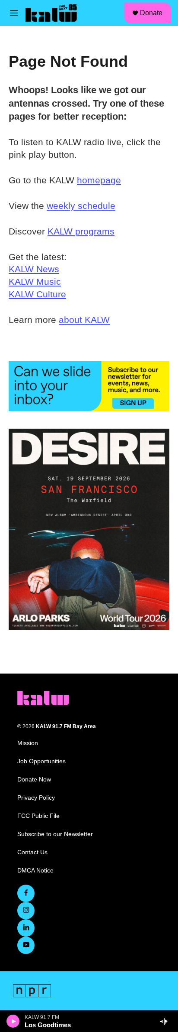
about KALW (84, 320)
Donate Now (34, 779)
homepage (99, 180)
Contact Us (32, 852)
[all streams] (166, 1021)
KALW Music (35, 281)
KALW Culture (37, 294)
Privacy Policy (36, 797)
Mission (27, 743)
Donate (151, 12)
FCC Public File (38, 816)
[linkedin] (26, 928)
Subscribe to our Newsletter (55, 834)
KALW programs (81, 231)
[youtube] (26, 945)
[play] (13, 1021)
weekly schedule (81, 206)
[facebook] (26, 893)
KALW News (34, 269)
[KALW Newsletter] (89, 386)
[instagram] (26, 910)
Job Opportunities (41, 761)
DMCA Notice (35, 870)
